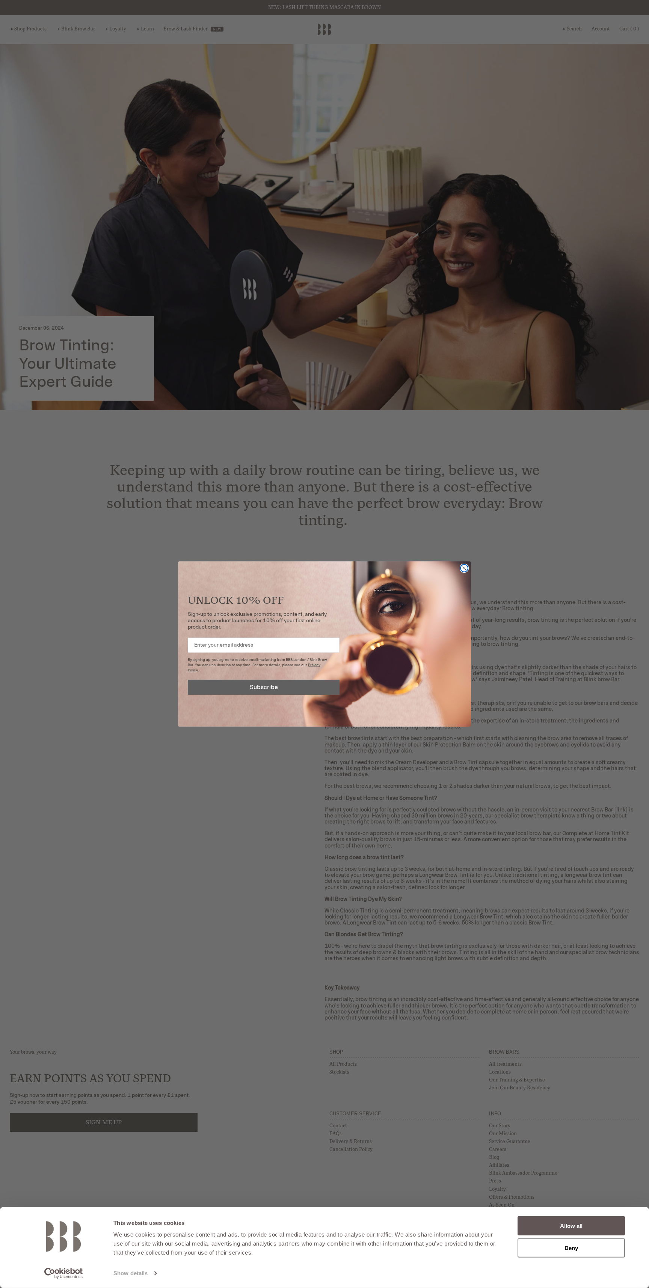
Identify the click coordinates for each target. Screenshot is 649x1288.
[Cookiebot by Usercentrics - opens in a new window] (64, 1273)
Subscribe (264, 687)
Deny (571, 1247)
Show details (130, 1273)
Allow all (571, 1226)
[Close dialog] (464, 568)
